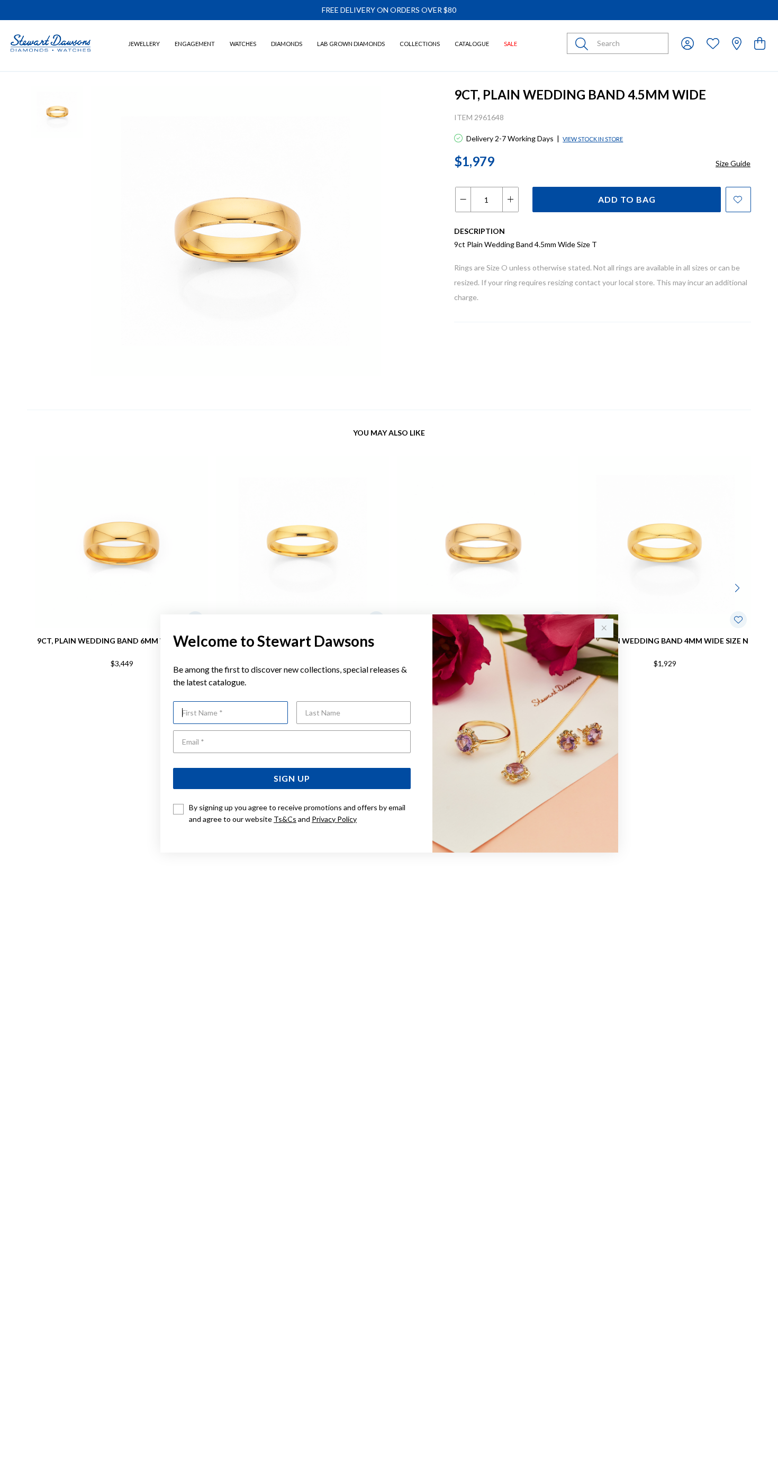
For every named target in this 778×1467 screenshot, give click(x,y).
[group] (389, 10)
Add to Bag (627, 199)
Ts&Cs (285, 818)
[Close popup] (603, 628)
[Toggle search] (584, 43)
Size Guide (733, 163)
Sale (510, 43)
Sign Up (292, 778)
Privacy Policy (334, 818)
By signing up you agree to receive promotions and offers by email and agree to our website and (297, 813)
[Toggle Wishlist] (738, 619)
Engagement (195, 43)
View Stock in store (593, 138)
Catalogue (472, 43)
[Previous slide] (39, 586)
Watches (243, 43)
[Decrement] (463, 199)
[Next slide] (738, 586)
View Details (77, 697)
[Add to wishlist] (738, 199)
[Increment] (510, 199)
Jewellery (144, 43)
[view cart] (759, 43)
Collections (420, 43)
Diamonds (286, 43)
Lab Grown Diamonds (351, 43)
